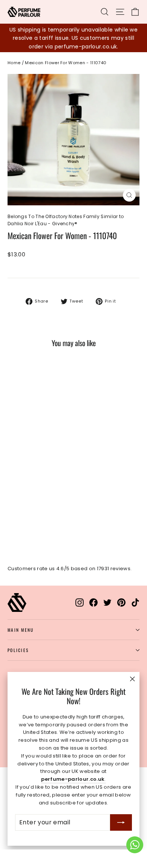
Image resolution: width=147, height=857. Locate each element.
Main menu (21, 630)
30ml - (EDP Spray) (35, 341)
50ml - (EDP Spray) (94, 341)
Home (14, 63)
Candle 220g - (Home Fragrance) (53, 570)
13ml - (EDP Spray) (90, 322)
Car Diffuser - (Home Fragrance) (52, 609)
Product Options (26, 270)
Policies (18, 650)
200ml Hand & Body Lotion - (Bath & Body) (64, 302)
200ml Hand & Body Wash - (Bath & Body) (64, 283)
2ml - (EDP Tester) (34, 322)
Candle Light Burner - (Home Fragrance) (61, 590)
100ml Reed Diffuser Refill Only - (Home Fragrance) (59, 547)
